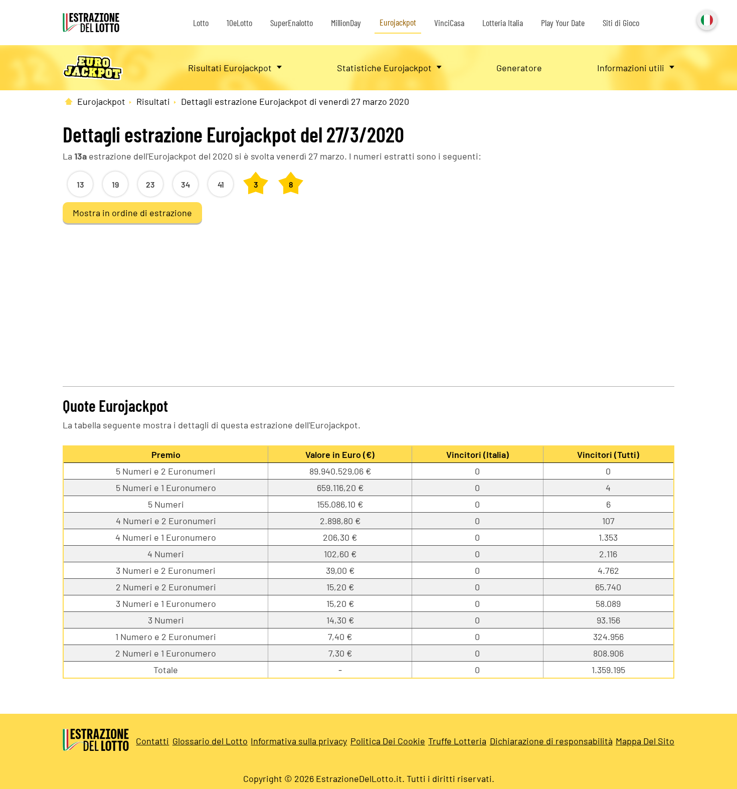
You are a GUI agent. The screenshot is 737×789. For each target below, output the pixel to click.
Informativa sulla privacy (299, 740)
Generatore (519, 67)
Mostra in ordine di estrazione (132, 212)
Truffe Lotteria (457, 740)
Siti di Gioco (621, 22)
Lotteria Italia (502, 22)
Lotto (201, 22)
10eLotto (239, 22)
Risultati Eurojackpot (230, 67)
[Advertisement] (368, 301)
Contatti (152, 740)
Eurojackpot (398, 22)
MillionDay (346, 22)
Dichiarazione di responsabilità (551, 740)
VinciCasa (449, 22)
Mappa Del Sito (645, 740)
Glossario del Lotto (210, 740)
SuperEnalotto (291, 22)
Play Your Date (563, 22)
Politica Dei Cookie (387, 740)
